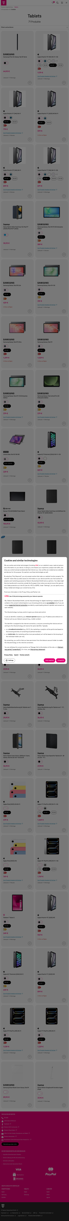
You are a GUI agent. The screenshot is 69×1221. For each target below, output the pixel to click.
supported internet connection (18, 605)
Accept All (61, 660)
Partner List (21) (24, 655)
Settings (10, 660)
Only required (49, 660)
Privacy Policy (8, 655)
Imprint (16, 655)
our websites (50, 603)
